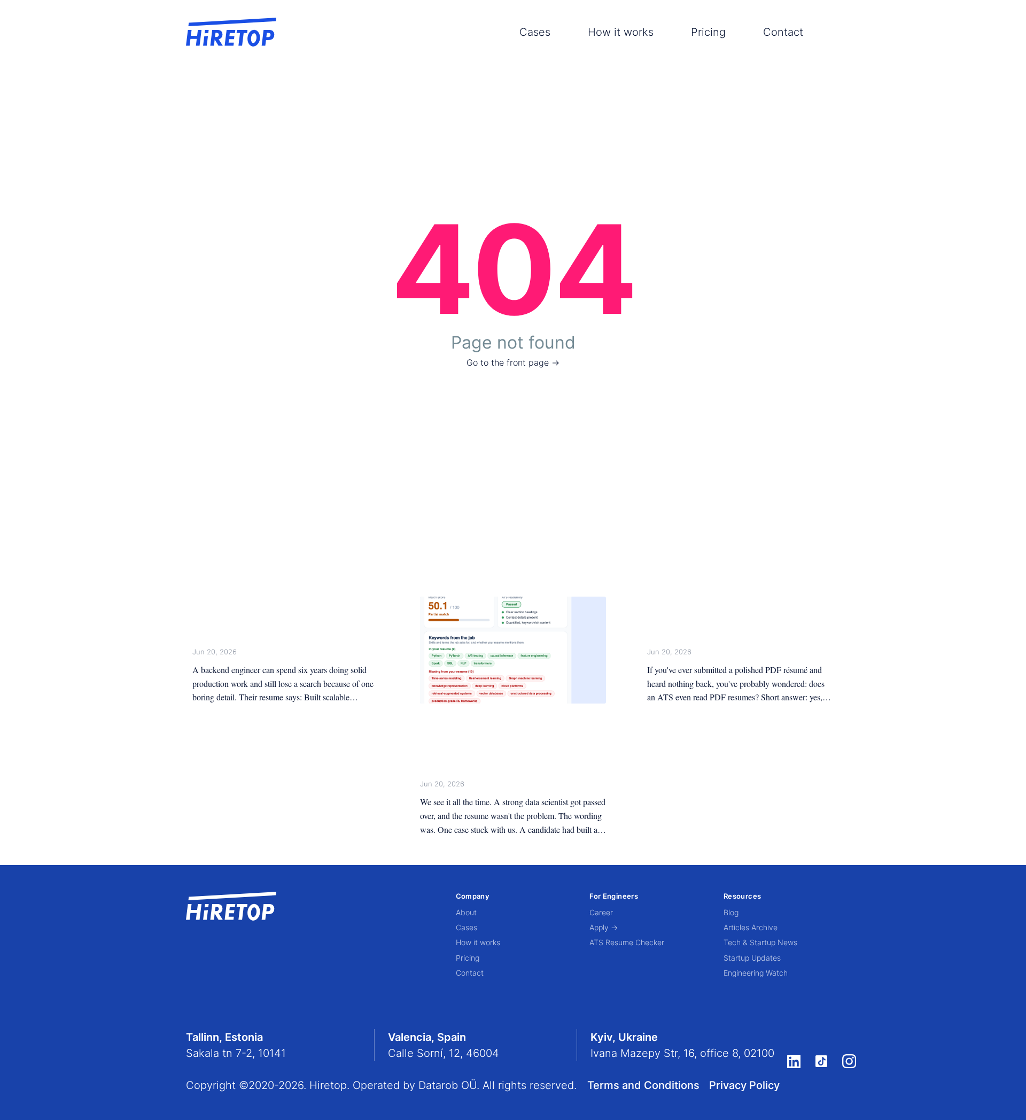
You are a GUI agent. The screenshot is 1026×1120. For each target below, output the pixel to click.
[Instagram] (849, 1061)
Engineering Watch (756, 972)
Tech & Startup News (760, 942)
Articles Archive (751, 927)
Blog (731, 912)
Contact (783, 32)
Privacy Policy (744, 1085)
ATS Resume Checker (626, 942)
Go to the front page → (513, 362)
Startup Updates (752, 957)
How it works (621, 32)
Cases (534, 32)
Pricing (708, 32)
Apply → (603, 927)
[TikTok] (821, 1061)
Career (601, 912)
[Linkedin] (793, 1061)
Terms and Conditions (643, 1085)
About (466, 912)
